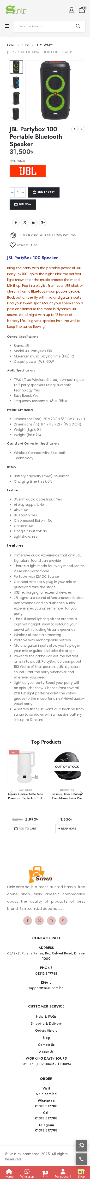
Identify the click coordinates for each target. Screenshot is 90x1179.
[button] (31, 90)
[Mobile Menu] (7, 26)
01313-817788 (46, 1106)
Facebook (16, 222)
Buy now (25, 204)
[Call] (81, 1159)
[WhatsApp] (63, 920)
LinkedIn (34, 222)
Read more (68, 828)
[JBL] (28, 171)
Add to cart (45, 192)
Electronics (25, 789)
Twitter (25, 222)
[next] (81, 129)
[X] (39, 920)
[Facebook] (27, 920)
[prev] (74, 129)
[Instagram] (51, 920)
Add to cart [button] (28, 828)
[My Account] (71, 10)
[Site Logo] (17, 10)
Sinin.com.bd (46, 1093)
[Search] (78, 26)
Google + (43, 222)
